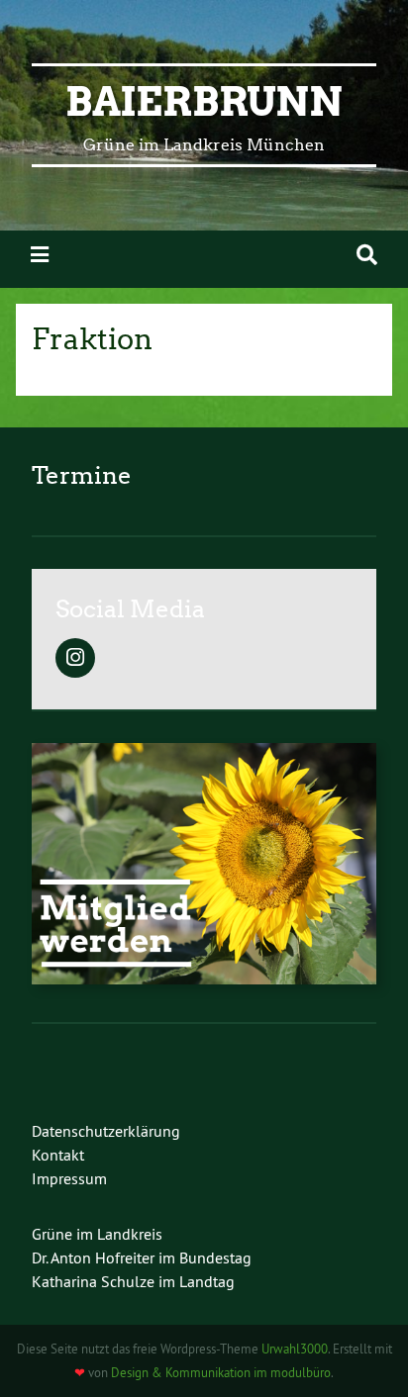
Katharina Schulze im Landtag (133, 1281)
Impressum (69, 1178)
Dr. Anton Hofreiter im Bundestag (142, 1257)
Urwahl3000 (294, 1348)
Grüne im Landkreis (97, 1234)
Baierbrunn (204, 102)
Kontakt (58, 1154)
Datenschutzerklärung (106, 1131)
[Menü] (40, 254)
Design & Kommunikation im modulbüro (221, 1372)
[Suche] (367, 254)
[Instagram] (75, 659)
